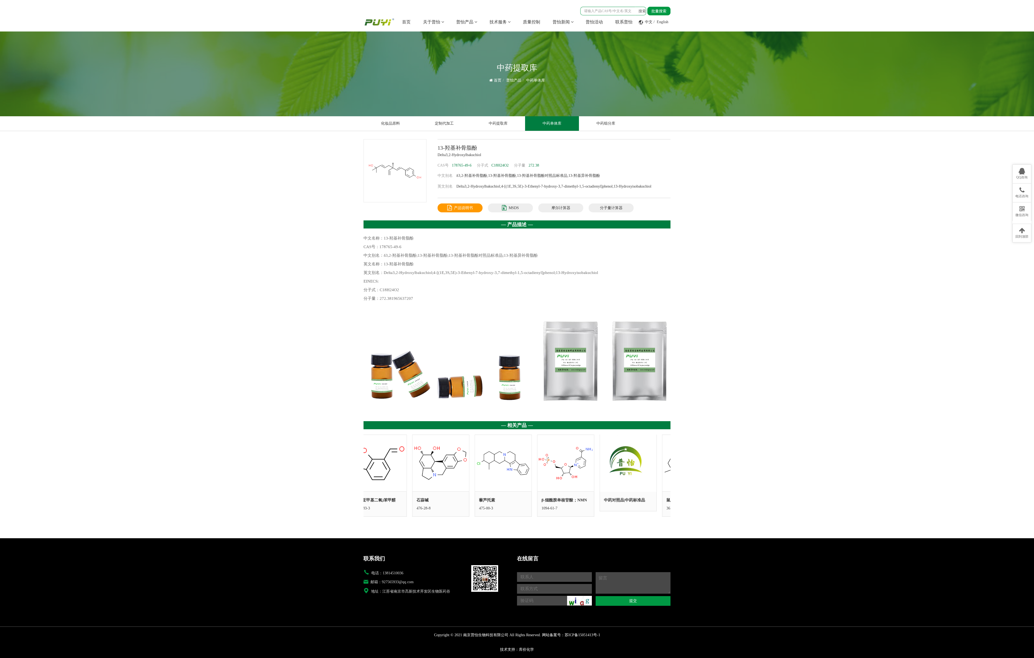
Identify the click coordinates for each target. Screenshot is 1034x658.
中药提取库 (498, 123)
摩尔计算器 (560, 208)
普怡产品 (465, 22)
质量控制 (531, 22)
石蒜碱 (374, 500)
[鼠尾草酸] (641, 463)
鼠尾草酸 (626, 500)
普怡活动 (594, 22)
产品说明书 (463, 208)
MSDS (514, 208)
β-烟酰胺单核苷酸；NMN (515, 500)
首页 (406, 21)
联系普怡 (624, 22)
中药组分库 (605, 123)
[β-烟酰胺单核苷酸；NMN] (517, 463)
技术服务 (499, 22)
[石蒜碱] (392, 463)
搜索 (642, 11)
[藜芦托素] (454, 463)
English (662, 22)
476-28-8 (375, 508)
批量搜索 (658, 11)
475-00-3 (437, 508)
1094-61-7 (501, 508)
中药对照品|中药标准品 (575, 500)
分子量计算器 (611, 208)
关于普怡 (432, 22)
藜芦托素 (438, 500)
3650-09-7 (626, 508)
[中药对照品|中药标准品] (579, 463)
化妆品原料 (390, 123)
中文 (648, 22)
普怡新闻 (562, 22)
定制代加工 (444, 123)
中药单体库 (535, 80)
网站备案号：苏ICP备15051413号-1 (571, 635)
